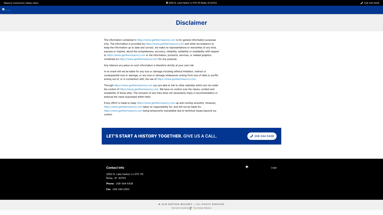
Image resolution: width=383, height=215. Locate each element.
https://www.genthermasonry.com (156, 39)
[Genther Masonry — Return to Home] (12, 9)
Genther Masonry (180, 204)
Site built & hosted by (191, 208)
